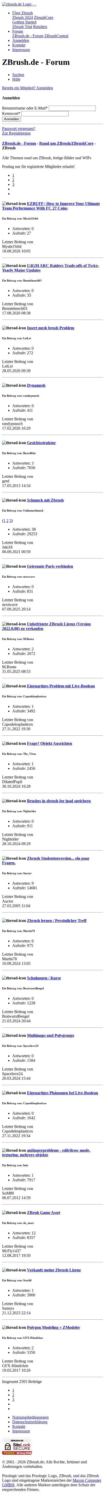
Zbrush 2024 (22, 17)
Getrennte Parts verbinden (50, 566)
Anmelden (20, 40)
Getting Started (24, 22)
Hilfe (16, 79)
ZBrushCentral (56, 36)
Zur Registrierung (16, 133)
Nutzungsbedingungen (30, 1417)
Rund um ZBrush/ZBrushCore (66, 143)
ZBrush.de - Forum (27, 36)
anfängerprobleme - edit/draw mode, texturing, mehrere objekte (46, 1152)
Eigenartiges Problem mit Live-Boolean (61, 686)
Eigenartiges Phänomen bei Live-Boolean (62, 1093)
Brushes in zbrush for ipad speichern (59, 801)
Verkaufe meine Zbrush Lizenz (54, 1270)
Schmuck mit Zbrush (45, 500)
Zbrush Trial (22, 27)
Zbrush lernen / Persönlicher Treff (56, 920)
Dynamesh (36, 385)
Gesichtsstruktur (41, 443)
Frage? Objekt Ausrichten (49, 743)
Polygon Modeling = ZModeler (53, 1327)
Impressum (21, 49)
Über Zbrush (22, 13)
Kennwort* (11, 113)
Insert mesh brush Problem (50, 328)
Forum (17, 31)
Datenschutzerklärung (29, 1422)
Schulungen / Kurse (44, 978)
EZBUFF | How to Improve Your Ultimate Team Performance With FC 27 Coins (51, 205)
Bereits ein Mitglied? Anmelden (27, 88)
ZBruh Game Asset (43, 1212)
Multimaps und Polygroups (50, 1035)
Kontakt (18, 45)
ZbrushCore (43, 17)
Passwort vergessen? (18, 128)
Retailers (40, 27)
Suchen (18, 74)
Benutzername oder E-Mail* (25, 108)
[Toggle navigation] (34, 5)
